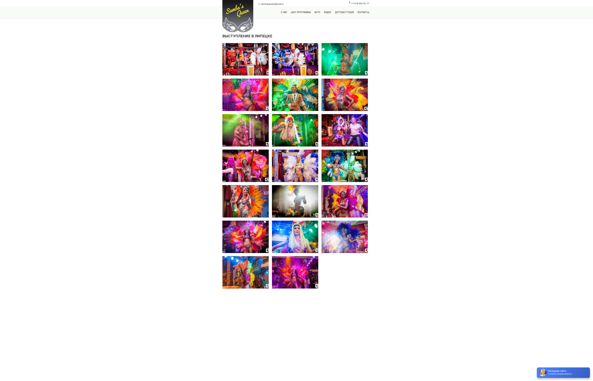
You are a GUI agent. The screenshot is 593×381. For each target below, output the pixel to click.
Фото (317, 12)
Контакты (363, 12)
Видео (327, 12)
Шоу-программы (301, 12)
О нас (284, 12)
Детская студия (344, 12)
